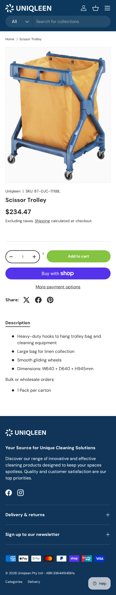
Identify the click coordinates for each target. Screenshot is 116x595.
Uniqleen (13, 191)
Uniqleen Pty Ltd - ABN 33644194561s (46, 573)
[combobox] (58, 21)
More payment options (58, 287)
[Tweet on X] (26, 300)
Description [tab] (17, 323)
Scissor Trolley (30, 39)
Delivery (34, 582)
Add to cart (78, 256)
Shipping (42, 220)
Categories (13, 582)
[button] (95, 8)
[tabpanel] (58, 363)
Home (9, 39)
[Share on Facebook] (38, 300)
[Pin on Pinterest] (50, 300)
